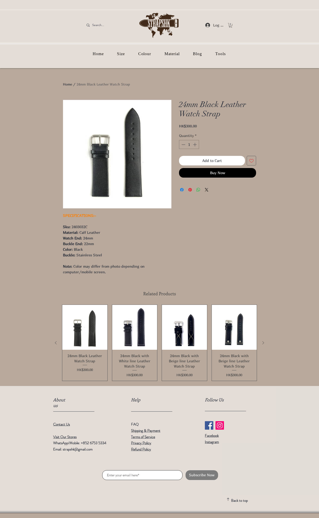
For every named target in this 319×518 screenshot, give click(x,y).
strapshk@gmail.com (78, 449)
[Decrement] (183, 144)
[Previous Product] (55, 342)
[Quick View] (84, 327)
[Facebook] (209, 425)
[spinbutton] (189, 144)
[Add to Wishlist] (251, 160)
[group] (159, 342)
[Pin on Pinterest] (190, 189)
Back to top (239, 500)
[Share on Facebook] (181, 189)
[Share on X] (206, 189)
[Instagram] (219, 425)
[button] (230, 25)
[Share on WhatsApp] (198, 189)
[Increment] (195, 144)
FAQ (135, 424)
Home (67, 84)
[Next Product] (263, 342)
